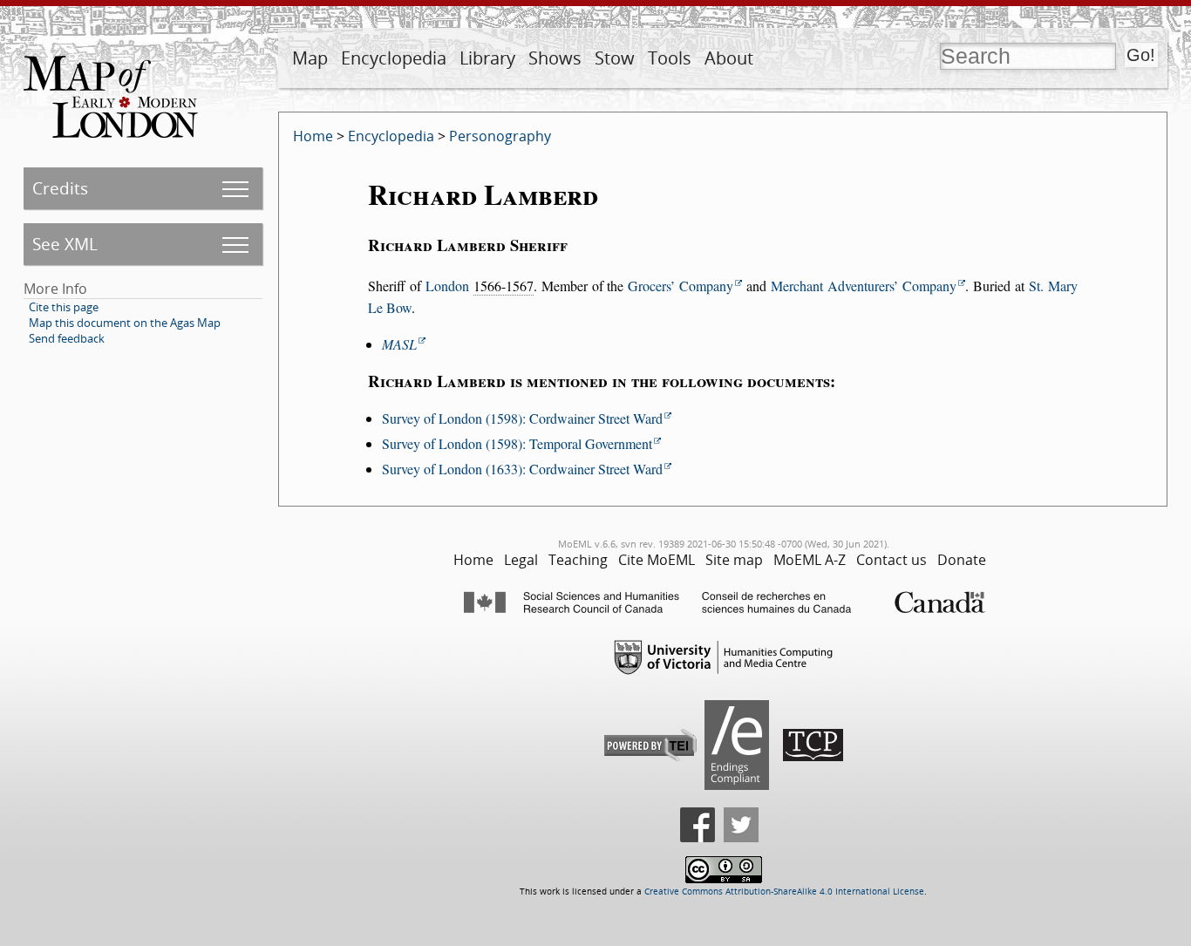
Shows (555, 58)
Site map (734, 559)
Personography (500, 136)
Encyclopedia (393, 58)
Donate (961, 559)
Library (487, 58)
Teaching (578, 559)
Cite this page (64, 307)
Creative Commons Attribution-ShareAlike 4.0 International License (784, 891)
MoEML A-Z (809, 559)
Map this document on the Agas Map (125, 322)
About (728, 58)
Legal (521, 559)
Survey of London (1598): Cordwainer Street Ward (522, 418)
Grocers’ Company (680, 285)
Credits (60, 188)
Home (313, 136)
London (447, 285)
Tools (669, 58)
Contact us (891, 559)
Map (310, 58)
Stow (615, 58)
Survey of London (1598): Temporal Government (517, 443)
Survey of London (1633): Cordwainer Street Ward (522, 468)
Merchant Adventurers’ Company (863, 285)
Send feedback (67, 338)
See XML (65, 243)
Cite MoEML (656, 559)
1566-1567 (503, 285)
